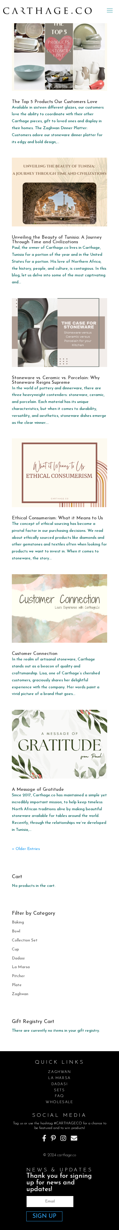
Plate (17, 985)
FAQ (59, 1096)
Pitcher (18, 976)
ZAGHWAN (59, 1072)
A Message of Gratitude (38, 789)
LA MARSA (59, 1078)
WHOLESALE (59, 1102)
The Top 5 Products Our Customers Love (54, 102)
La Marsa (21, 967)
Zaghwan (20, 994)
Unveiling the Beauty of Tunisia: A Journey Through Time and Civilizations (57, 239)
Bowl (16, 931)
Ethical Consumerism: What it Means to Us (57, 518)
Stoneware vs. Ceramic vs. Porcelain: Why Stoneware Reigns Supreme (56, 380)
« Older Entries (26, 849)
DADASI (59, 1084)
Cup (15, 949)
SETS (59, 1090)
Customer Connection (34, 653)
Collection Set (25, 940)
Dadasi (18, 958)
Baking (18, 922)
